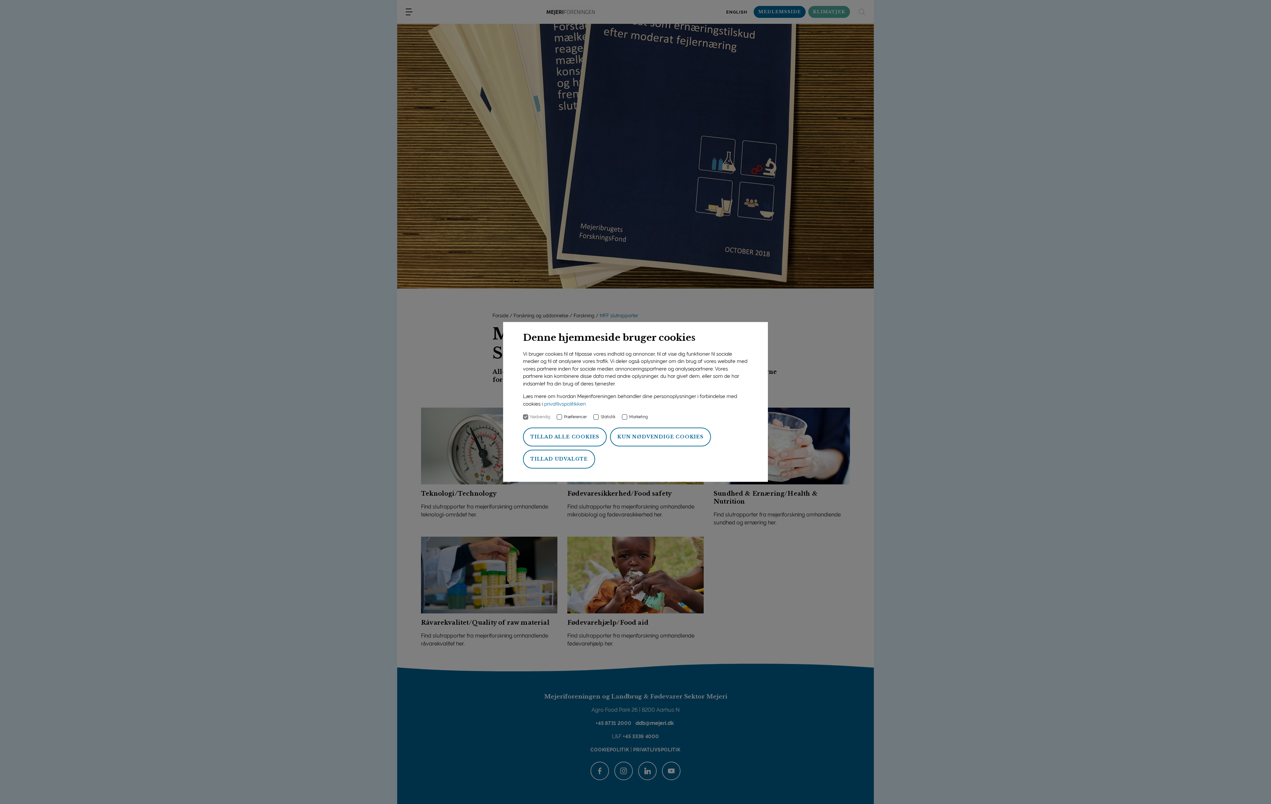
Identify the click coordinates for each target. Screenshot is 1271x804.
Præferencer (575, 417)
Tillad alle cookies (564, 437)
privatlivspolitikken (565, 404)
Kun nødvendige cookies (660, 437)
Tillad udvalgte (559, 459)
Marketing (638, 417)
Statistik (608, 417)
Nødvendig (540, 417)
